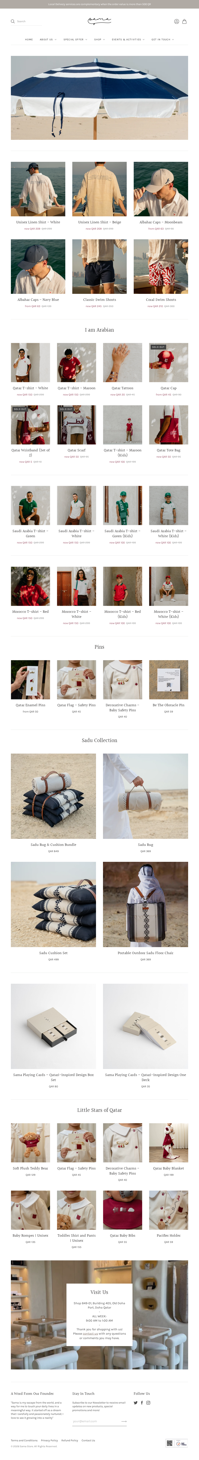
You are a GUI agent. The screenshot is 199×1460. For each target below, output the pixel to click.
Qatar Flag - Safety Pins (76, 705)
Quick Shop (38, 210)
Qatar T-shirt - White (30, 388)
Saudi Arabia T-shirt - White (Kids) (169, 533)
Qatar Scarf (76, 450)
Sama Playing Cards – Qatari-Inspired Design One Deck (145, 1077)
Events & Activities (126, 39)
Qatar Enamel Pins (30, 705)
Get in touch (161, 39)
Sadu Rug (145, 845)
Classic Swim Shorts (99, 300)
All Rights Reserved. (45, 1446)
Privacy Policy (49, 1440)
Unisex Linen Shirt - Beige (99, 222)
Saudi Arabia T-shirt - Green (30, 533)
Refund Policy (69, 1440)
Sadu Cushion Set (53, 953)
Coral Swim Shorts (161, 300)
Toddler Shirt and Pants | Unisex (77, 1238)
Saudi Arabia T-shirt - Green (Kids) (123, 533)
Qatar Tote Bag (168, 450)
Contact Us (88, 1440)
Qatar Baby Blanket (168, 1168)
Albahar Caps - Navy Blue (38, 300)
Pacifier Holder (169, 1236)
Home (29, 39)
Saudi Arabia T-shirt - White (76, 533)
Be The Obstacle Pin (168, 705)
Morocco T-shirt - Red (30, 612)
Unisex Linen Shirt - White (38, 222)
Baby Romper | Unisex (30, 1236)
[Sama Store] (99, 21)
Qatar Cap (169, 388)
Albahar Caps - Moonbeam (161, 222)
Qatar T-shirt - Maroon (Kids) (122, 453)
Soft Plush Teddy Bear (30, 1168)
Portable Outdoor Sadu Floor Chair (145, 953)
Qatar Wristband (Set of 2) (30, 453)
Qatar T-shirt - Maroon (76, 388)
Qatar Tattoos (122, 388)
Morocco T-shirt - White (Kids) (168, 614)
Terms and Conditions (24, 1440)
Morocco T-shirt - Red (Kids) (122, 614)
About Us (46, 39)
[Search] (13, 21)
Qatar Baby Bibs (122, 1236)
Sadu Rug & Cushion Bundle (53, 845)
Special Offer (74, 39)
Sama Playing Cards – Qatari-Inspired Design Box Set (53, 1077)
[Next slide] (184, 97)
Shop (97, 39)
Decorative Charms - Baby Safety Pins (122, 707)
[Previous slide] (15, 97)
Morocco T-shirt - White (76, 614)
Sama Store (26, 1446)
